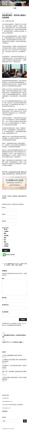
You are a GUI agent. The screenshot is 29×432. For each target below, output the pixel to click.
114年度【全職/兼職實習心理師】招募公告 (12, 355)
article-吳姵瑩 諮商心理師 (9, 263)
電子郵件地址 (5, 305)
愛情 (5, 233)
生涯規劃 (6, 235)
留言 (3, 278)
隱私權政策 (4, 411)
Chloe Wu (10, 13)
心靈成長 (16, 265)
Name (4, 207)
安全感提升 (8, 265)
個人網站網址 (5, 312)
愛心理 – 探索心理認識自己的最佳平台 (14, 3)
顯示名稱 (4, 297)
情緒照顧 (20, 265)
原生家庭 (22, 263)
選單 (15, 8)
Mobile (4, 221)
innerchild (17, 263)
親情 (5, 242)
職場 (5, 237)
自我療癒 (6, 246)
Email (4, 214)
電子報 (5, 229)
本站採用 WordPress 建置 (8, 428)
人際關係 (6, 231)
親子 (5, 240)
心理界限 (6, 244)
